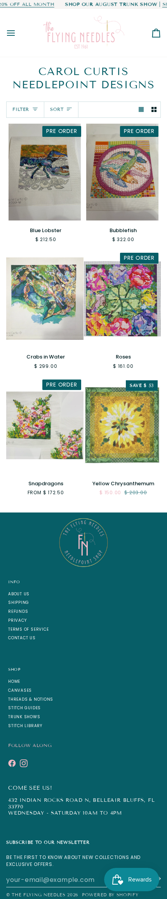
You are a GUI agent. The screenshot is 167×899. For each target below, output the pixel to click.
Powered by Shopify (110, 894)
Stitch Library (25, 726)
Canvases (20, 690)
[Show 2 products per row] (154, 110)
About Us (19, 594)
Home (14, 681)
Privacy (17, 620)
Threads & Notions (30, 699)
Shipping (18, 602)
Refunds (18, 611)
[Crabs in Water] (45, 298)
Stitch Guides (24, 708)
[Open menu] (18, 33)
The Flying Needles (38, 894)
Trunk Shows (24, 717)
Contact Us (22, 638)
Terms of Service (28, 629)
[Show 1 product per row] (141, 110)
